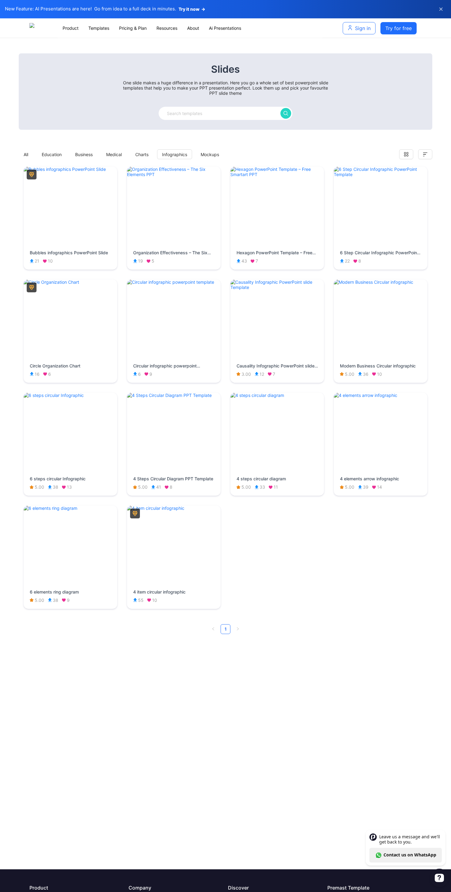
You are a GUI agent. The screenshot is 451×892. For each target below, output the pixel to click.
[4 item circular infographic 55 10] (174, 508)
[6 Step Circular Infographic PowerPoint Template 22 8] (380, 174)
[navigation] (190, 28)
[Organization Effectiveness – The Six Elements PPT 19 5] (174, 174)
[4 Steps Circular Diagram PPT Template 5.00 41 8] (174, 395)
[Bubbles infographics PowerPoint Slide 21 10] (70, 169)
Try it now (192, 9)
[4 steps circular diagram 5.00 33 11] (277, 395)
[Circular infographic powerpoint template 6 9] (174, 282)
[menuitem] (70, 28)
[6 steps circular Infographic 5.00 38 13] (70, 395)
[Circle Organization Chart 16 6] (70, 282)
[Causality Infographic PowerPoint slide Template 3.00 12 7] (277, 287)
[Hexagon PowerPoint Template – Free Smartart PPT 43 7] (277, 174)
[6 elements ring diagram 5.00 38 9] (70, 508)
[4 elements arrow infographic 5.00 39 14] (380, 395)
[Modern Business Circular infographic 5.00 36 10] (380, 282)
